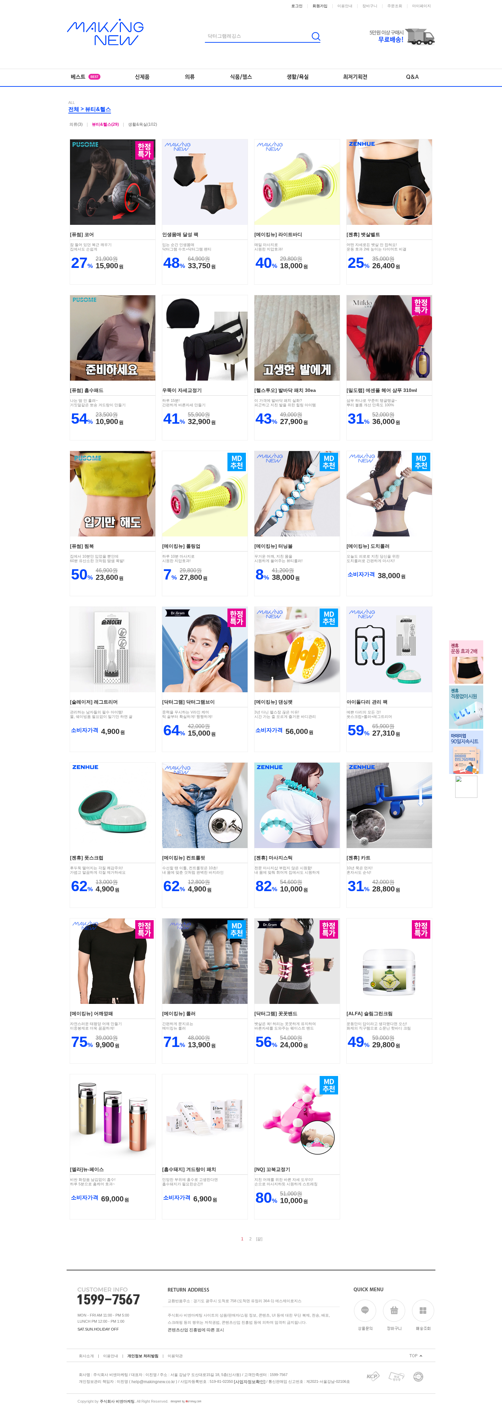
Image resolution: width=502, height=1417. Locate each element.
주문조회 (394, 6)
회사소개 (86, 1356)
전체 (73, 109)
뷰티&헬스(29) (105, 124)
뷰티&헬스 (98, 109)
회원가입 (319, 6)
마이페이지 (421, 6)
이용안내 (344, 6)
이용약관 (175, 1356)
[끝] (259, 1239)
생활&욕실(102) (142, 124)
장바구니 (369, 6)
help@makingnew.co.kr (153, 1381)
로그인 (297, 6)
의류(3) (76, 124)
